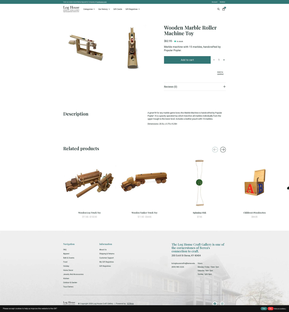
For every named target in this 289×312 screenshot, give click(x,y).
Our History (103, 9)
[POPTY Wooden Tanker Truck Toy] (144, 183)
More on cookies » (280, 308)
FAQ (64, 250)
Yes (263, 308)
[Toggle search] (218, 9)
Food (65, 262)
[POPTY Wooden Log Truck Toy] (89, 183)
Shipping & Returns (106, 254)
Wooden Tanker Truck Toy (144, 212)
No (270, 308)
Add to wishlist (220, 73)
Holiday (66, 266)
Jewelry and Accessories (73, 274)
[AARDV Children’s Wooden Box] (254, 183)
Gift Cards (117, 9)
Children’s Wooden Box (254, 212)
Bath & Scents (68, 258)
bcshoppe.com (102, 2)
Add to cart (187, 59)
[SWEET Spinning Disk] (199, 183)
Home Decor (68, 270)
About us (103, 250)
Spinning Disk (199, 212)
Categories (88, 9)
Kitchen (66, 278)
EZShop (130, 304)
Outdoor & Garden (70, 282)
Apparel (66, 254)
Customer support (106, 258)
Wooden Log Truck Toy (89, 212)
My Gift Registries (106, 262)
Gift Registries (132, 9)
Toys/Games (68, 287)
